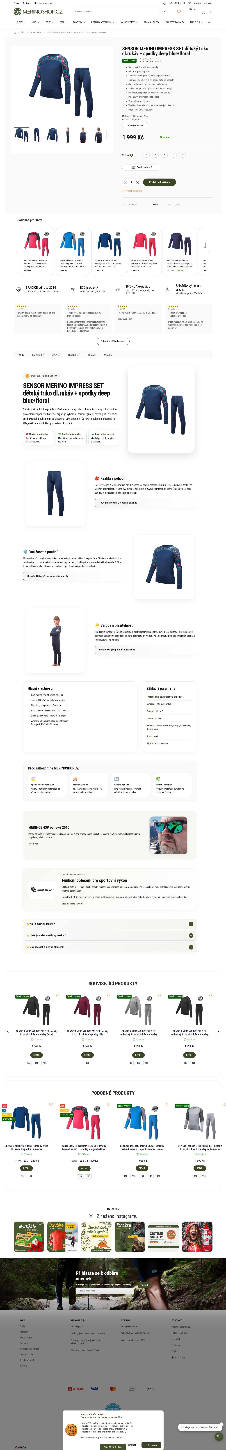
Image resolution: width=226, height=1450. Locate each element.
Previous (8, 1031)
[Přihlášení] (203, 12)
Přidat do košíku (158, 182)
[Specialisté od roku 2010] (47, 785)
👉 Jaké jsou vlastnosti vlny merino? (109, 935)
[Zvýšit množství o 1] (137, 183)
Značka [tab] (108, 355)
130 (142, 1176)
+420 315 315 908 (179, 1333)
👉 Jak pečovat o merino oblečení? (109, 947)
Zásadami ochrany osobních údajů (119, 1297)
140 (130, 1063)
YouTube (175, 1351)
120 (44, 1063)
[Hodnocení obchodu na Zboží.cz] (20, 1447)
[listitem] (37, 251)
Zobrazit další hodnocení (112, 341)
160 (146, 1063)
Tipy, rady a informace (29, 1349)
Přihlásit (144, 1285)
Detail (36, 1055)
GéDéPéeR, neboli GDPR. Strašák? (136, 1333)
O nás (16, 3)
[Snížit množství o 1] (125, 183)
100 (28, 1063)
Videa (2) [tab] (56, 355)
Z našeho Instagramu (117, 1216)
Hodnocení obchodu (43, 3)
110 (36, 1063)
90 (22, 1176)
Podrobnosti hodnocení (150, 61)
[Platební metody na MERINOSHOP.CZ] (76, 1388)
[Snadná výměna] (130, 785)
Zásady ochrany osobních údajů (85, 1350)
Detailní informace (135, 125)
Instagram (175, 1345)
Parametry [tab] (38, 355)
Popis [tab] (21, 355)
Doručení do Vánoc (129, 1326)
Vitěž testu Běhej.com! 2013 (133, 1340)
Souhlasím (152, 1445)
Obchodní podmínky (28, 1354)
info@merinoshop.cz (180, 1327)
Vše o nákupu (26, 1337)
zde (123, 1437)
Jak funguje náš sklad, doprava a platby (88, 1333)
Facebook (175, 1339)
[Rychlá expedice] (89, 785)
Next (218, 1031)
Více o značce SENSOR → (74, 903)
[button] (17, 251)
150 (138, 1063)
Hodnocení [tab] (74, 355)
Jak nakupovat (77, 1326)
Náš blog (24, 1343)
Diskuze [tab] (92, 355)
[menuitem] (21, 22)
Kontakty (27, 3)
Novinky (23, 1366)
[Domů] (16, 33)
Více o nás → (34, 843)
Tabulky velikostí (27, 1360)
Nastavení (131, 1444)
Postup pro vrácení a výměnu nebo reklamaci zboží (86, 1342)
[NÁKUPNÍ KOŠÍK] (210, 11)
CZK (191, 9)
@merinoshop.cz (179, 1357)
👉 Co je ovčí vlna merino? (109, 924)
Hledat (167, 11)
